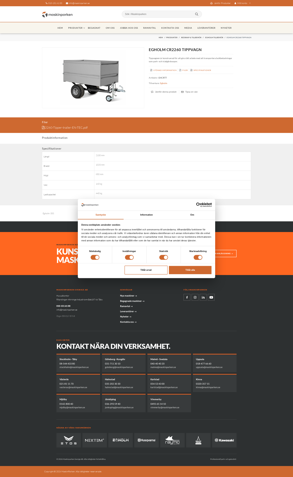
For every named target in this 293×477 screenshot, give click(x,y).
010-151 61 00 (55, 3)
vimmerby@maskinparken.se (164, 407)
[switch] (129, 257)
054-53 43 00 (157, 383)
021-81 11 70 (67, 383)
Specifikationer (202, 70)
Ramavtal (149, 28)
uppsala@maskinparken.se (209, 367)
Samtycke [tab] (101, 215)
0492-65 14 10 (158, 403)
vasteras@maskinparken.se (73, 387)
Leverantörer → (128, 311)
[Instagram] (195, 297)
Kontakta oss (170, 28)
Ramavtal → (126, 306)
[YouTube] (211, 297)
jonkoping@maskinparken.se (119, 407)
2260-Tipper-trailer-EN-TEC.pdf (66, 127)
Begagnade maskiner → (132, 301)
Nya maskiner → (128, 295)
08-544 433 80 (67, 363)
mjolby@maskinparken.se (72, 407)
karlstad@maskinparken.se (164, 387)
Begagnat (94, 28)
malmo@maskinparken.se (163, 367)
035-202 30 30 (112, 383)
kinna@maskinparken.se (208, 387)
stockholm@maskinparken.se (74, 367)
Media (188, 28)
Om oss (110, 28)
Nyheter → (125, 316)
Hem (60, 28)
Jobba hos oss (129, 28)
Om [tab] (192, 215)
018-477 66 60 (203, 363)
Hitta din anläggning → (219, 253)
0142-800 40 (66, 403)
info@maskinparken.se (79, 3)
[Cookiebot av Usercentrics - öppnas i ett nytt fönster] (198, 204)
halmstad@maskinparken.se (119, 387)
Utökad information (165, 70)
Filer (185, 70)
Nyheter (226, 28)
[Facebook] (187, 297)
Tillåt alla (190, 270)
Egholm (163, 83)
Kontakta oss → (128, 321)
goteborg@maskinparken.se (119, 367)
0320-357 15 (203, 383)
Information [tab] (146, 215)
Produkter (75, 28)
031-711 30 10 (112, 363)
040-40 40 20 (157, 363)
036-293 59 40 (112, 403)
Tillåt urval (146, 270)
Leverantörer (206, 28)
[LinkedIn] (203, 297)
